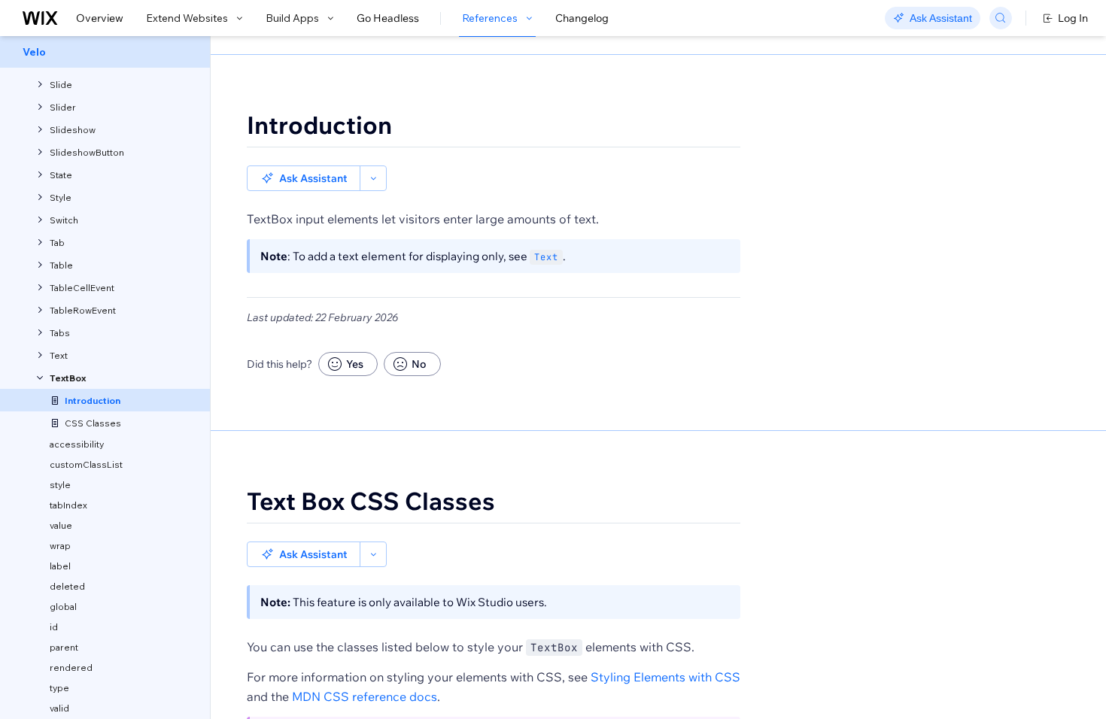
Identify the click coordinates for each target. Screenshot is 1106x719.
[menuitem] (105, 52)
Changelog (582, 18)
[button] (304, 178)
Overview (99, 18)
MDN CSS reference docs (364, 696)
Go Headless (388, 18)
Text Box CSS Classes (371, 501)
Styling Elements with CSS (665, 676)
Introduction (319, 125)
